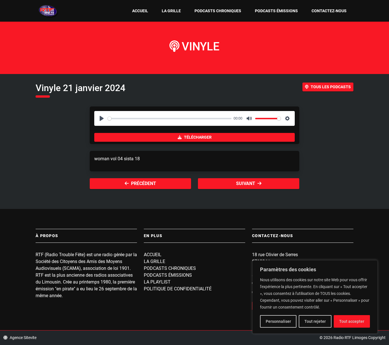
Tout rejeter (315, 321)
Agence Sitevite (23, 337)
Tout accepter (351, 321)
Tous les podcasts (331, 87)
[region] (315, 297)
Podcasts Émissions (276, 11)
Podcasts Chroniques (218, 11)
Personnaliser (278, 321)
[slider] (170, 118)
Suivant (245, 183)
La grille (171, 11)
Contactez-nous (329, 11)
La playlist (157, 282)
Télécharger (198, 137)
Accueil (140, 11)
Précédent (143, 183)
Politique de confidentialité (178, 288)
